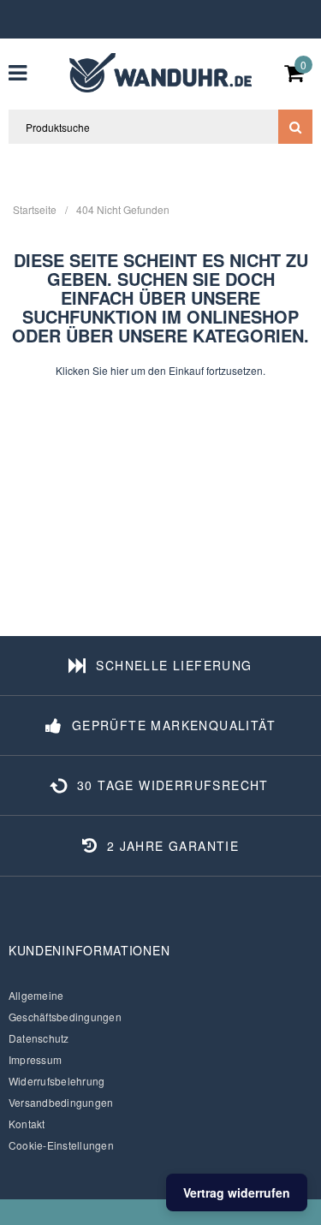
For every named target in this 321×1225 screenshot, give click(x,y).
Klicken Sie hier (93, 370)
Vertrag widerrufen (236, 1192)
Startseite (34, 209)
